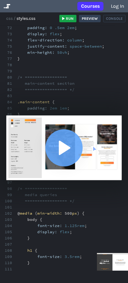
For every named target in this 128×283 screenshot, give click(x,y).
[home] (6, 6)
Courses (90, 6)
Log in (117, 6)
